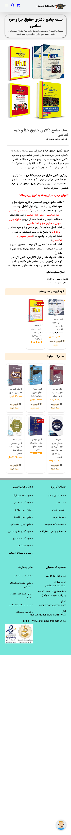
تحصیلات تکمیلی (56, 31)
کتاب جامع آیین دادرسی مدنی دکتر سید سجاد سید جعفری (15, 446)
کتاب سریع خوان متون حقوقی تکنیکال (35, 392)
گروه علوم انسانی (32, 31)
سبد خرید (59, 503)
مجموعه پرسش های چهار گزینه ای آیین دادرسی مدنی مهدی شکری (57, 448)
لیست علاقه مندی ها (54, 524)
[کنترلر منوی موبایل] (6, 5)
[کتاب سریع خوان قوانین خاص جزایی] (56, 375)
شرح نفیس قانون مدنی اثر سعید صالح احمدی (36, 445)
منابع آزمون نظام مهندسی (19, 531)
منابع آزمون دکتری (22, 503)
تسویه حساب (58, 510)
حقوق (21, 31)
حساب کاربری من (56, 495)
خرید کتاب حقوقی (23, 576)
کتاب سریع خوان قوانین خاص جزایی (57, 392)
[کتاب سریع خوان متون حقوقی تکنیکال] (35, 375)
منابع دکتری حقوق (54, 283)
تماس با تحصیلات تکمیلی (19, 605)
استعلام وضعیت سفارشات (52, 531)
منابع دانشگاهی (24, 546)
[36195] (35, 81)
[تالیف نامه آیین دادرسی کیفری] (15, 375)
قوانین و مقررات (23, 612)
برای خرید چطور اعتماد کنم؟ (20, 596)
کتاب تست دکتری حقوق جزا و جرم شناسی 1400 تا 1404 (36, 332)
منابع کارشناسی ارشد (21, 495)
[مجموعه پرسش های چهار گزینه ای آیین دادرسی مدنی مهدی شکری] (56, 426)
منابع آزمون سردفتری (21, 538)
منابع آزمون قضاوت (22, 517)
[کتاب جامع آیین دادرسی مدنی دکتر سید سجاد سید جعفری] (15, 426)
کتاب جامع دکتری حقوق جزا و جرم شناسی (57, 324)
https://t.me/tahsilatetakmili (44, 615)
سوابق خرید (58, 517)
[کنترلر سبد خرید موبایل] (18, 5)
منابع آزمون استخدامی (20, 524)
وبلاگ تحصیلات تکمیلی (20, 553)
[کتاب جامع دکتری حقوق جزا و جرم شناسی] (56, 307)
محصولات (44, 31)
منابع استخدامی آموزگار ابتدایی (20, 585)
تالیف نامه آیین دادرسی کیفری (15, 390)
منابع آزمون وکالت (23, 510)
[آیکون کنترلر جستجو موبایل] (12, 5)
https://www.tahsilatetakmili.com (41, 621)
